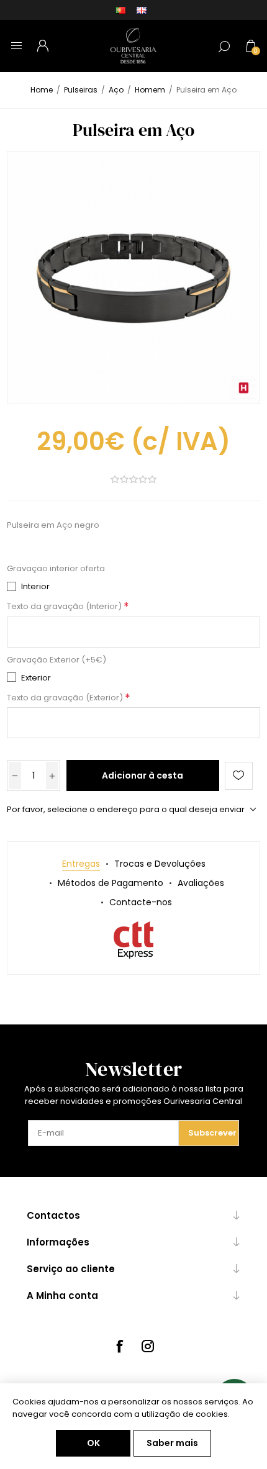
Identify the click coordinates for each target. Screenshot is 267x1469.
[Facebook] (119, 1346)
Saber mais (172, 1443)
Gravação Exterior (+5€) (56, 660)
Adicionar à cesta (142, 775)
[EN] (142, 10)
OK (93, 1443)
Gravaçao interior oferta (56, 569)
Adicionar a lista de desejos (239, 776)
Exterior (36, 678)
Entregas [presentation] (81, 863)
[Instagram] (147, 1346)
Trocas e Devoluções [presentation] (160, 863)
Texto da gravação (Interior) (65, 607)
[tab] (81, 863)
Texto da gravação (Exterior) (66, 697)
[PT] (120, 10)
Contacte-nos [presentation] (140, 902)
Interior (35, 586)
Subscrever (212, 1133)
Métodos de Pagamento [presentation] (110, 883)
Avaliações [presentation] (201, 883)
